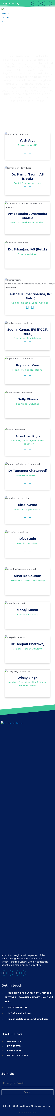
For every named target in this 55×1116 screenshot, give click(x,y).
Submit (27, 1092)
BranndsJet (28, 1112)
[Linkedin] (39, 4)
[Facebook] (33, 4)
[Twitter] (50, 4)
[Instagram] (44, 4)
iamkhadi (24, 1106)
